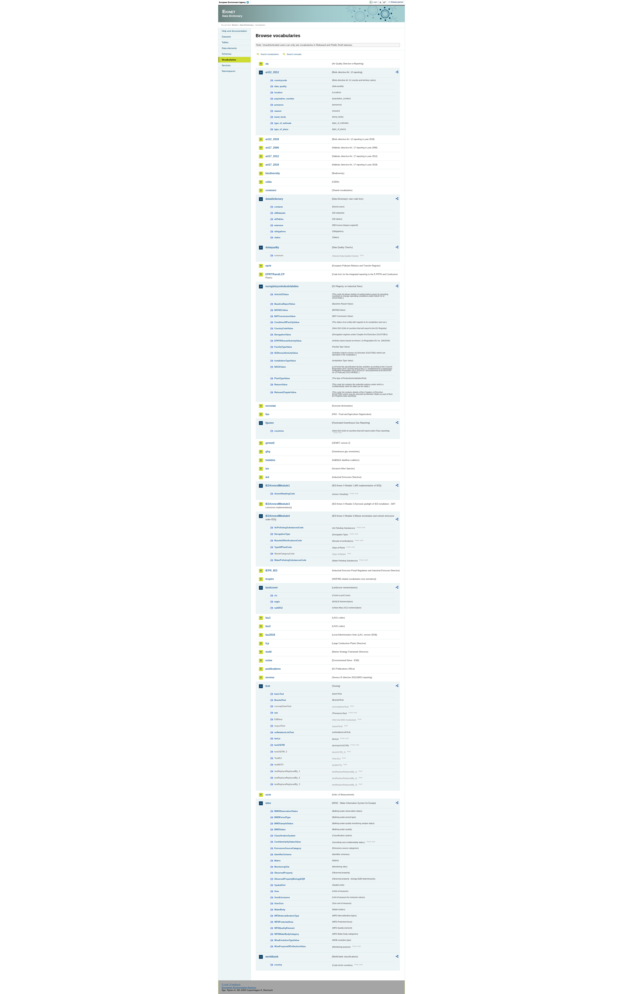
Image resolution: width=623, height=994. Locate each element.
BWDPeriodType (282, 817)
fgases (269, 422)
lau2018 (270, 634)
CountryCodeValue (283, 328)
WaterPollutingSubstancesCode (290, 560)
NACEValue (280, 367)
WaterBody (279, 909)
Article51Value (281, 294)
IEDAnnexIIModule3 (277, 504)
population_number (284, 98)
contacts (278, 207)
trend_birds (280, 117)
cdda (268, 181)
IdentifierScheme (282, 854)
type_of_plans (281, 129)
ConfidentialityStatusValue (287, 842)
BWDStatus (280, 829)
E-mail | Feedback (231, 984)
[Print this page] (381, 2)
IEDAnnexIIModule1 (277, 485)
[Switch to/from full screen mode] (385, 2)
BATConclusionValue (284, 316)
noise (268, 660)
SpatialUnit (279, 885)
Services (226, 65)
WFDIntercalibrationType (286, 916)
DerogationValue (282, 334)
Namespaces (228, 71)
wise (268, 803)
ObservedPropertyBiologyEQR (289, 879)
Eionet (235, 25)
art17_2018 (272, 164)
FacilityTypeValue (283, 347)
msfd (268, 651)
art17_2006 (272, 147)
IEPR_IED (271, 570)
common (270, 190)
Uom (276, 891)
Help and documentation (234, 31)
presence (278, 105)
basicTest (279, 694)
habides (270, 460)
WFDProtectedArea (283, 922)
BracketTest (280, 700)
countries (279, 431)
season (277, 111)
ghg (267, 451)
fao (267, 414)
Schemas (226, 54)
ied (267, 477)
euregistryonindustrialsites (282, 286)
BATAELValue (281, 310)
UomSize (278, 903)
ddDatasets (279, 213)
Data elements (229, 48)
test (267, 686)
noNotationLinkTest (284, 732)
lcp (267, 643)
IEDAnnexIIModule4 (277, 516)
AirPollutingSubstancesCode (288, 527)
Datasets (226, 36)
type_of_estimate (282, 123)
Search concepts (294, 54)
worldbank (271, 956)
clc (275, 595)
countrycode (280, 80)
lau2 (268, 626)
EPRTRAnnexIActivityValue (287, 341)
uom (268, 794)
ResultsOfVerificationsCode (288, 540)
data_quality (280, 86)
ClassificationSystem (284, 835)
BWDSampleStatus (283, 823)
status (277, 237)
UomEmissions (282, 897)
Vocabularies (229, 59)
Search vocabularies (270, 54)
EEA (235, 2)
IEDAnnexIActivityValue (286, 353)
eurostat (270, 405)
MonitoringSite (281, 867)
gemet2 (270, 443)
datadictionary (274, 199)
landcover (271, 587)
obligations (280, 231)
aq (267, 63)
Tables (225, 42)
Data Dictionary (246, 25)
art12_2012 (272, 72)
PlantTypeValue (282, 378)
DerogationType (282, 534)
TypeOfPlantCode (283, 547)
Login (375, 2)
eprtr (268, 265)
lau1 (268, 617)
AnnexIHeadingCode (284, 493)
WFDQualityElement (284, 928)
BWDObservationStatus (286, 811)
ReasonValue (280, 384)
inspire (269, 579)
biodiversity (272, 173)
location (278, 92)
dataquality (272, 247)
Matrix (277, 860)
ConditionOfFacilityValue (286, 322)
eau (276, 713)
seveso (269, 677)
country (278, 965)
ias (267, 468)
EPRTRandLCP (275, 274)
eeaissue (278, 225)
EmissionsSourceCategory (287, 848)
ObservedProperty (283, 873)
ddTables (278, 219)
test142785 (279, 745)
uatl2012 (278, 608)
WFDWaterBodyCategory (286, 934)
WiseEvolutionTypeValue (286, 940)
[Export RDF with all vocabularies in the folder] (397, 72)
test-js (277, 738)
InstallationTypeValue (285, 360)
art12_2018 (272, 139)
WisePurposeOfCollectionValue (290, 946)
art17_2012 (272, 156)
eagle (277, 601)
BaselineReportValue (284, 304)
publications (273, 668)
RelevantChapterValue (285, 392)
